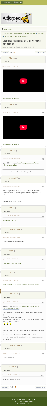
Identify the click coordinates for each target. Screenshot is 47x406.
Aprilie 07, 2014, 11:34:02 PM (10, 302)
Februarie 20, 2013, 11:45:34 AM (11, 158)
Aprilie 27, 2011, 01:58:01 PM (10, 112)
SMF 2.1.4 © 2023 (19, 401)
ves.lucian (13, 293)
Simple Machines (28, 401)
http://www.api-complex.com (11, 98)
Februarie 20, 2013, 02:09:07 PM (11, 186)
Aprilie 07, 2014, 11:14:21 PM (10, 280)
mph (11, 250)
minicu (12, 150)
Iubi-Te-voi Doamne (9, 220)
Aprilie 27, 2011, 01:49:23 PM (10, 66)
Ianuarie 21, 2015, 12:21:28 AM (11, 375)
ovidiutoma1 (14, 229)
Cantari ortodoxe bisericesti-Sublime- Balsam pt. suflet (21, 285)
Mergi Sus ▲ (31, 399)
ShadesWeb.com (28, 404)
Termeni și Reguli (22, 399)
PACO (11, 207)
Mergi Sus (5, 387)
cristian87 (13, 178)
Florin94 (12, 366)
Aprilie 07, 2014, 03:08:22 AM (10, 259)
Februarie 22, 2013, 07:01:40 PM (11, 237)
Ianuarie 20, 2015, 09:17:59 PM (11, 353)
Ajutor (14, 399)
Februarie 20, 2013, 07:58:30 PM (11, 216)
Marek (12, 58)
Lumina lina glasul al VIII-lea (12, 263)
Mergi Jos (5, 52)
